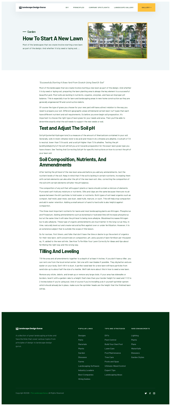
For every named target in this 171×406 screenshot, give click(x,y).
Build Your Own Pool (113, 344)
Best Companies (85, 374)
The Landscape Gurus (39, 393)
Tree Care (109, 357)
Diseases (82, 357)
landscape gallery (124, 7)
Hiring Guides (84, 379)
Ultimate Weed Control (115, 366)
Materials (82, 344)
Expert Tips (110, 370)
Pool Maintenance (113, 353)
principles (78, 7)
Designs (82, 335)
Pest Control (110, 339)
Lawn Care (109, 348)
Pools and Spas (112, 361)
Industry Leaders (86, 370)
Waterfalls (136, 348)
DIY (67, 7)
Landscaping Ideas (113, 374)
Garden (81, 353)
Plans (133, 344)
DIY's (107, 335)
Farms (81, 361)
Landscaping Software (88, 366)
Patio (80, 339)
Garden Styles (137, 357)
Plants (81, 348)
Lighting (135, 335)
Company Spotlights (99, 7)
